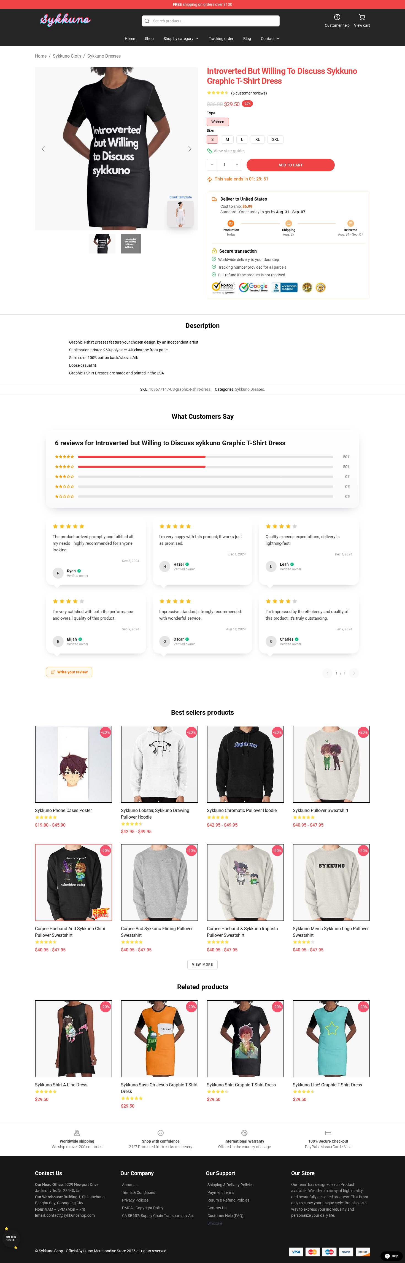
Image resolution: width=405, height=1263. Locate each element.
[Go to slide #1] (102, 243)
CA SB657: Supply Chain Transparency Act (158, 1215)
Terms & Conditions (138, 1192)
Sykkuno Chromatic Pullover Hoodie (242, 810)
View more (202, 965)
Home (41, 56)
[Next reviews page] (354, 673)
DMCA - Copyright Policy (142, 1208)
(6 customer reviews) (249, 93)
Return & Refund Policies (228, 1200)
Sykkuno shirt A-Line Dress (61, 1084)
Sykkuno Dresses (104, 56)
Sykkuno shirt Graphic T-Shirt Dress (241, 1084)
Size (210, 130)
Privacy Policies (135, 1200)
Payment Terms (220, 1192)
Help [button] (395, 1256)
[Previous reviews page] (327, 673)
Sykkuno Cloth (67, 56)
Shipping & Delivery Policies (230, 1185)
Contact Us (216, 1208)
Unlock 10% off (11, 1239)
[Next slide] (189, 149)
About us (129, 1185)
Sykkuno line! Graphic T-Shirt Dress (327, 1084)
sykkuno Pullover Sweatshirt (320, 810)
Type (211, 113)
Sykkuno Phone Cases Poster (63, 810)
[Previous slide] (43, 149)
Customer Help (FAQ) (225, 1215)
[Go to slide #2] (131, 243)
